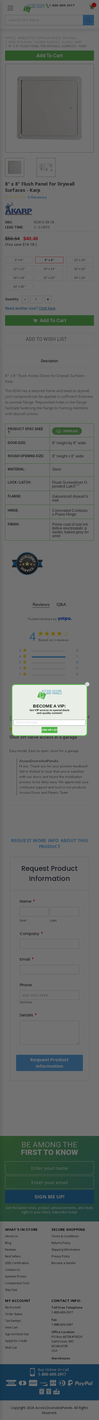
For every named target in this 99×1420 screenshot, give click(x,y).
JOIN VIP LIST (49, 729)
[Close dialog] (87, 684)
